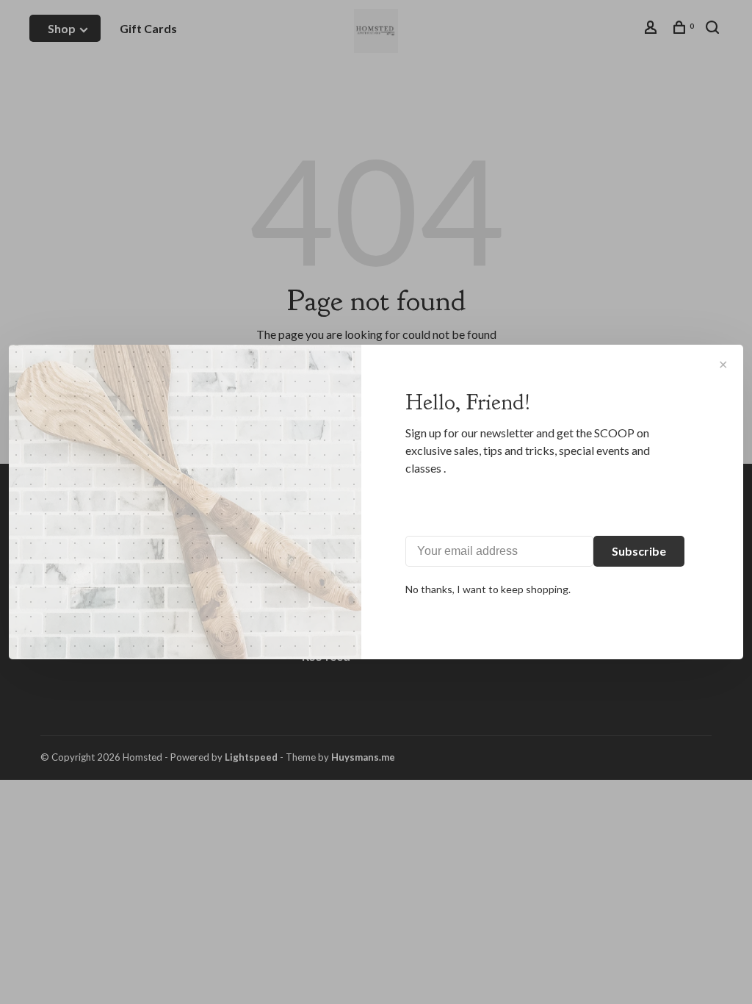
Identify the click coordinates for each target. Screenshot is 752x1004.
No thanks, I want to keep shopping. (488, 589)
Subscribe (639, 551)
